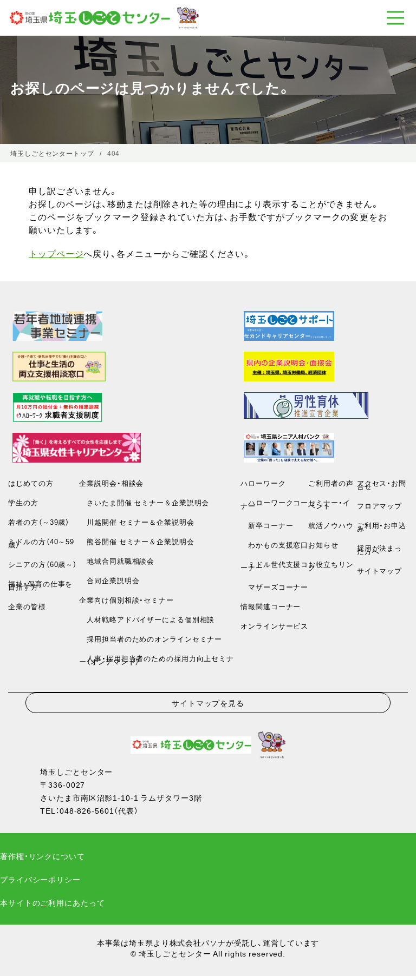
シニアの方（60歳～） (42, 564)
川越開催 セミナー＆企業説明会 (136, 522)
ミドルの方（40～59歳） (41, 543)
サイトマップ (379, 570)
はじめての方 (30, 483)
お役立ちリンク (330, 565)
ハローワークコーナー (274, 504)
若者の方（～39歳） (38, 522)
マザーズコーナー (274, 587)
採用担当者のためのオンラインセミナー (150, 639)
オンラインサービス (274, 626)
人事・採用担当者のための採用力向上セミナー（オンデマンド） (156, 660)
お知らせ (323, 544)
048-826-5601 (87, 810)
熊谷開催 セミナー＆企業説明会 (136, 541)
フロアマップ (379, 505)
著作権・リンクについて (42, 855)
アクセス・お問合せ (381, 484)
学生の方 (23, 502)
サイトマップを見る (208, 702)
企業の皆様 (27, 606)
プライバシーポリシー (40, 879)
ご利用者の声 (330, 483)
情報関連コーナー (270, 606)
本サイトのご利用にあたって (52, 902)
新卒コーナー (266, 525)
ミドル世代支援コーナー (274, 565)
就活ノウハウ (330, 525)
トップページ (56, 253)
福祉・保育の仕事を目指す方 (40, 585)
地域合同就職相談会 (116, 561)
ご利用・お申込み (381, 526)
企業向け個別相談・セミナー (126, 600)
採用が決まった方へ (379, 549)
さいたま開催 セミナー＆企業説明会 (144, 502)
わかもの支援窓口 (274, 544)
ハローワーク (262, 483)
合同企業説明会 (109, 580)
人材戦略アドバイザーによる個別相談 (146, 619)
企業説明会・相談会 (111, 483)
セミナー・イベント (329, 504)
